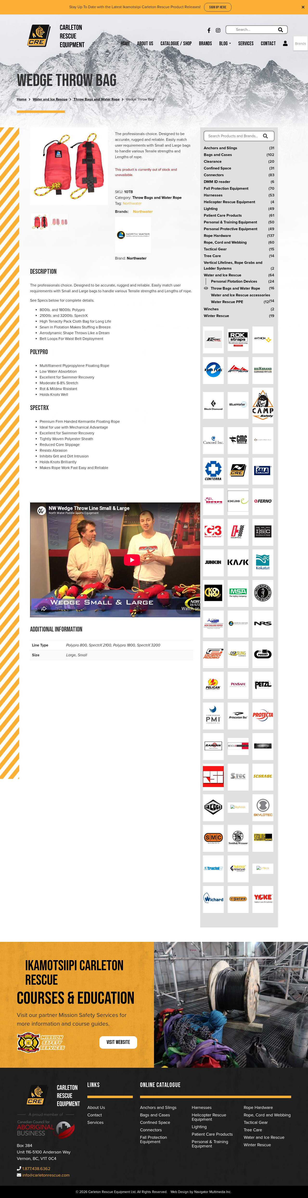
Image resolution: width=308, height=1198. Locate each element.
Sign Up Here (217, 7)
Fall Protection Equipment (226, 188)
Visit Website (118, 1042)
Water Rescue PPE (227, 302)
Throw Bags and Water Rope (97, 99)
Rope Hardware (217, 235)
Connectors (214, 175)
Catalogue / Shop (176, 43)
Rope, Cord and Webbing (225, 242)
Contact (268, 43)
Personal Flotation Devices (234, 281)
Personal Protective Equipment (230, 229)
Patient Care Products (223, 215)
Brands (205, 43)
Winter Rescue (216, 315)
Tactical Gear (215, 249)
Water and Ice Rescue (50, 99)
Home (125, 43)
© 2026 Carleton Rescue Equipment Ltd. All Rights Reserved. (121, 1192)
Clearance (213, 161)
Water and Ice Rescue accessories (240, 295)
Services (246, 43)
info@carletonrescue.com (46, 1175)
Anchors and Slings (220, 148)
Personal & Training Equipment (230, 222)
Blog (224, 43)
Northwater (132, 203)
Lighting (211, 208)
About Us (145, 43)
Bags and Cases (218, 154)
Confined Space (217, 168)
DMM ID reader (217, 181)
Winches (211, 309)
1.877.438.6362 (36, 1168)
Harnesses (213, 195)
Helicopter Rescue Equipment (229, 202)
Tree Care (212, 256)
